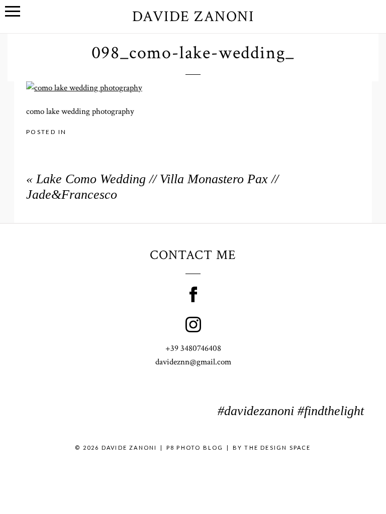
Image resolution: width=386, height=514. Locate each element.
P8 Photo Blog (195, 447)
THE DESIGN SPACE (277, 447)
